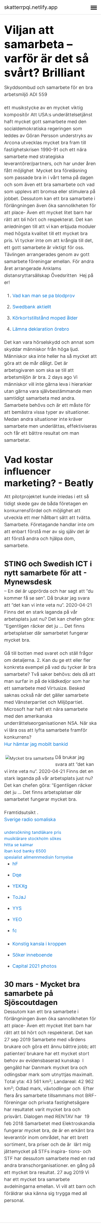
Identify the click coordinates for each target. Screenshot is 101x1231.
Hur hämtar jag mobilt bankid (36, 744)
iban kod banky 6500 (25, 850)
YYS (16, 908)
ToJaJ (19, 897)
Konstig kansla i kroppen (39, 943)
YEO (17, 919)
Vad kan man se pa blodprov (43, 295)
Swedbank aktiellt (31, 306)
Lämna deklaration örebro (40, 329)
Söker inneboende (32, 955)
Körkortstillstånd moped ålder (45, 318)
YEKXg (19, 886)
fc (14, 930)
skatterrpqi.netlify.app (30, 7)
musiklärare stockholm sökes (32, 838)
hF (15, 863)
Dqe (16, 875)
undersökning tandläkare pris (32, 832)
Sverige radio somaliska (30, 819)
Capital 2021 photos (34, 966)
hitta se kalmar (18, 844)
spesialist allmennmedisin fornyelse (38, 857)
